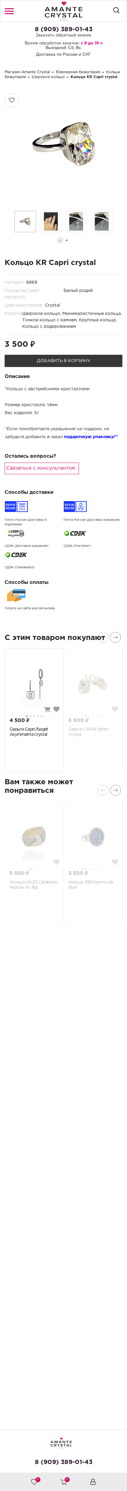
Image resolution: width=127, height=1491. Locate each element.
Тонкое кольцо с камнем (49, 320)
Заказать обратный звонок (63, 35)
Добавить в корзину (63, 361)
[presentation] (103, 637)
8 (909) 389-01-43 (63, 29)
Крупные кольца (97, 320)
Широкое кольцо (41, 314)
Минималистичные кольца (91, 314)
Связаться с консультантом (40, 468)
